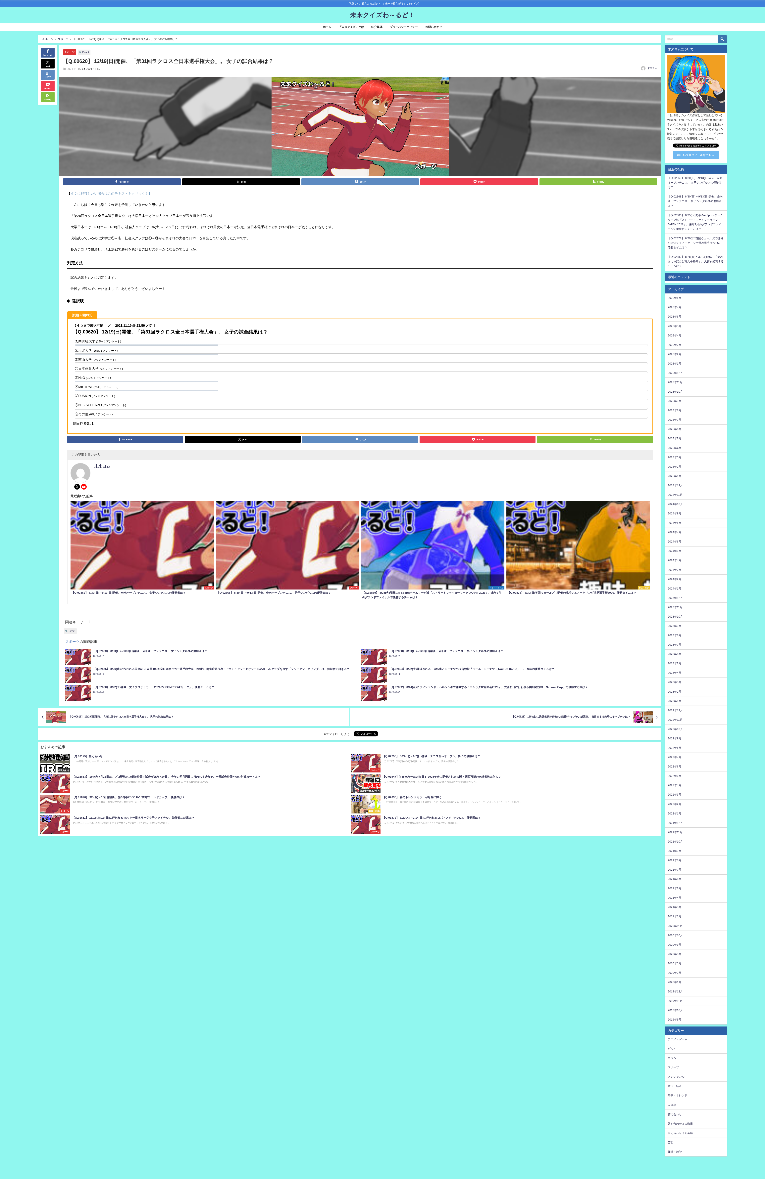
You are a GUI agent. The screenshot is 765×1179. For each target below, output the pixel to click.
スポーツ (69, 52)
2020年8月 (674, 954)
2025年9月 (674, 401)
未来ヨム (652, 68)
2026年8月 (674, 297)
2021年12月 (675, 822)
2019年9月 (674, 1019)
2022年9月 (674, 738)
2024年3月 (674, 569)
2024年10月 (675, 504)
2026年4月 (674, 335)
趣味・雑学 (675, 1151)
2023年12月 (675, 597)
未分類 (672, 1105)
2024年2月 (674, 579)
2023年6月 (674, 654)
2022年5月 (674, 775)
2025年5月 (674, 438)
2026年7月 (674, 307)
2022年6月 (674, 766)
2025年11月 (675, 382)
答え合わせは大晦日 (680, 1123)
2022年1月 (674, 813)
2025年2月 (674, 466)
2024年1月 (674, 588)
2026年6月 (674, 316)
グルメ (672, 1048)
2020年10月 (675, 935)
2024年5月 (674, 550)
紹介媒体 (376, 26)
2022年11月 (675, 719)
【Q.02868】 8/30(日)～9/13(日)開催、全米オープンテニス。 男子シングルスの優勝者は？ (695, 201)
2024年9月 (674, 513)
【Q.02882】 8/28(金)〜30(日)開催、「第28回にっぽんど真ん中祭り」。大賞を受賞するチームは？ (696, 261)
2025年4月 (674, 448)
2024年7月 (674, 532)
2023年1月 (674, 701)
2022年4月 (674, 785)
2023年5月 (674, 663)
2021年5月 (674, 888)
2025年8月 (674, 410)
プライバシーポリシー (404, 26)
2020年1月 (674, 982)
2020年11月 (675, 926)
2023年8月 (674, 635)
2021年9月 (674, 851)
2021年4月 (674, 897)
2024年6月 (674, 541)
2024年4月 (674, 560)
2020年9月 (674, 944)
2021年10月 (675, 841)
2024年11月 (675, 494)
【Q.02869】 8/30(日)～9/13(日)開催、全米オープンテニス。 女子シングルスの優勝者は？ (695, 183)
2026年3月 (674, 344)
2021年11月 (675, 832)
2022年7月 (674, 757)
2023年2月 (674, 691)
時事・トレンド (677, 1095)
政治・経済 (675, 1086)
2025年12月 (675, 372)
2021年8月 (674, 860)
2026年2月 (674, 354)
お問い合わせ (433, 26)
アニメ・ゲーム (677, 1039)
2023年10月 (675, 616)
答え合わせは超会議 (680, 1133)
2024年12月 (675, 485)
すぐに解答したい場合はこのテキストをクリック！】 (111, 193)
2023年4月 (674, 672)
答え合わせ (675, 1114)
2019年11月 (675, 1000)
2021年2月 (674, 916)
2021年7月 (674, 869)
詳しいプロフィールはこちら (695, 155)
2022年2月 (674, 804)
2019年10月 (675, 1010)
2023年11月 (675, 607)
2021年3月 (674, 907)
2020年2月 (674, 972)
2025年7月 (674, 419)
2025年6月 (674, 429)
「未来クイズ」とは (351, 26)
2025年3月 (674, 457)
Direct (85, 52)
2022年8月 (674, 747)
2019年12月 (675, 991)
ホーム (327, 26)
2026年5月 (674, 326)
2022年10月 (675, 729)
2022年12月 (675, 710)
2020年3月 (674, 963)
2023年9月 (674, 626)
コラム (672, 1058)
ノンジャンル (676, 1076)
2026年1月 (674, 363)
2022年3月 (674, 794)
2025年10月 (675, 391)
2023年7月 (674, 644)
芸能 (670, 1142)
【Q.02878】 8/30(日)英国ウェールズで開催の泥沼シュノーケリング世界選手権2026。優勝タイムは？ (695, 243)
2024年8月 (674, 522)
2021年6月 (674, 879)
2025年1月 (674, 476)
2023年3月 (674, 682)
